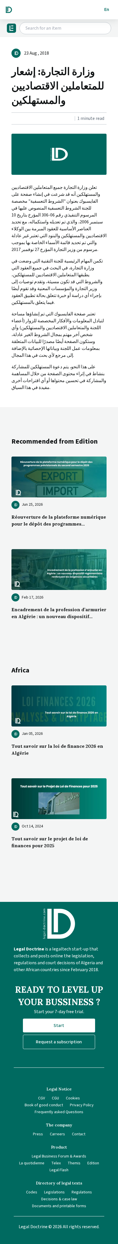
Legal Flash (59, 1170)
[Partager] (13, 119)
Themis (74, 1163)
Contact (78, 1134)
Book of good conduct (44, 1105)
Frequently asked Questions (59, 1112)
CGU (55, 1098)
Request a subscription (59, 1042)
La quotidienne (31, 1163)
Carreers (57, 1134)
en (106, 9)
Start (59, 1025)
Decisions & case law (59, 1199)
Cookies (73, 1098)
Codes (31, 1192)
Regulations (82, 1192)
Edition (93, 1163)
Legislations (54, 1192)
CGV (41, 1098)
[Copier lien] (12, 119)
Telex (56, 1163)
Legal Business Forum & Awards (59, 1156)
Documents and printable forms (59, 1206)
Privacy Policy (82, 1105)
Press (38, 1134)
